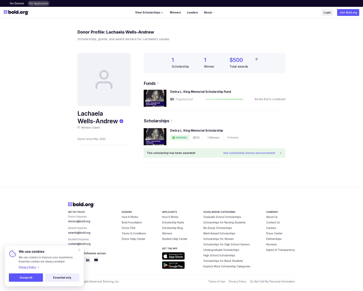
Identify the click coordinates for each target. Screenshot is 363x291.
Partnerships (274, 238)
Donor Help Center (133, 238)
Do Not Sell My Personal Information (272, 281)
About (208, 12)
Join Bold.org (348, 12)
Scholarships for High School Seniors (226, 244)
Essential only (62, 277)
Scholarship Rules (173, 222)
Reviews (271, 244)
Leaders (192, 12)
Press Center (274, 233)
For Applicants (38, 3)
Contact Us (273, 222)
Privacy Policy (237, 281)
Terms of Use (216, 281)
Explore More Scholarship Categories (226, 266)
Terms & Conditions (134, 233)
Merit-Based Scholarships (219, 233)
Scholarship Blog (172, 227)
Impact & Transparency (280, 249)
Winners (175, 12)
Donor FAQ (128, 227)
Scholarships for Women (218, 238)
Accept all (26, 277)
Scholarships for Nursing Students (224, 222)
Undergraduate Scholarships (221, 249)
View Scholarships (147, 12)
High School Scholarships (219, 255)
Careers (271, 227)
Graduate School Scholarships (222, 216)
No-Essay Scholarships (217, 227)
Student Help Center (175, 238)
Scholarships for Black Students (223, 260)
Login (327, 12)
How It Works (130, 216)
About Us (272, 216)
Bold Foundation (132, 222)
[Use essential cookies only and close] (79, 250)
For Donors (17, 3)
